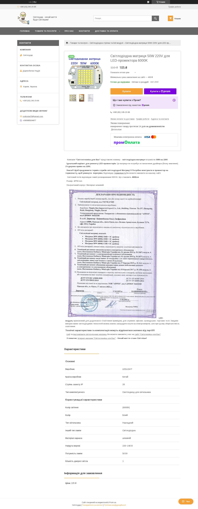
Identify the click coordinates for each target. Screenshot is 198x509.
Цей (68, 334)
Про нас (69, 31)
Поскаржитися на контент (92, 505)
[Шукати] (155, 18)
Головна (25, 31)
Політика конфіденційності (115, 505)
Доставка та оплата (106, 31)
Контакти (84, 31)
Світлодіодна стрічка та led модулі (106, 43)
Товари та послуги (45, 31)
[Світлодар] (23, 23)
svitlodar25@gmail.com (33, 116)
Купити (126, 91)
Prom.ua (112, 502)
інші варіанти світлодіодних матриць (90, 334)
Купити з (155, 91)
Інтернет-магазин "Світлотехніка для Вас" (97, 338)
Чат (188, 501)
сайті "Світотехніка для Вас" (148, 334)
